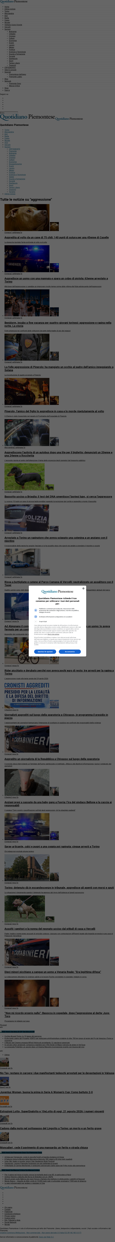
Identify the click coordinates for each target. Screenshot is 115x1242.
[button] (57, 621)
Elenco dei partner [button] (53, 634)
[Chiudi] (83, 588)
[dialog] (57, 621)
